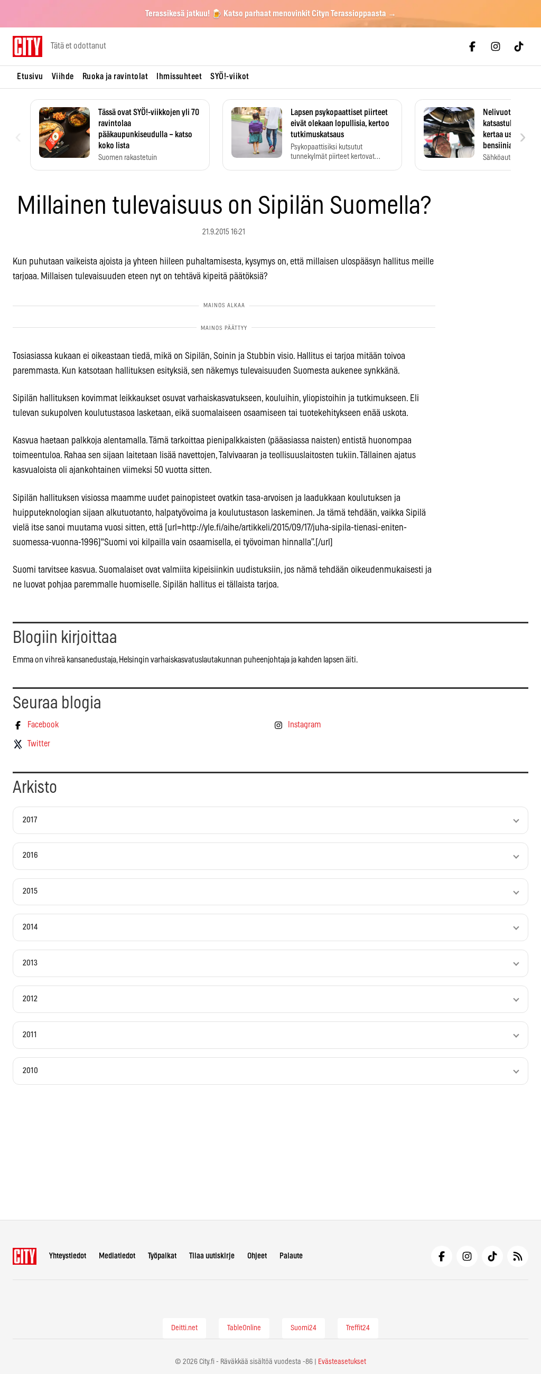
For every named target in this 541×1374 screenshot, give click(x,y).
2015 (30, 891)
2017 (30, 820)
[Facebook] (472, 46)
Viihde (63, 76)
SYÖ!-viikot (229, 76)
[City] (24, 1256)
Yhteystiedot (67, 1256)
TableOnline (244, 1328)
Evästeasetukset (342, 1362)
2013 (30, 963)
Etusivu (30, 76)
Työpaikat (162, 1256)
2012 (30, 999)
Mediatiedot (117, 1256)
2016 (30, 855)
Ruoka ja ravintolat (115, 76)
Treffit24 (358, 1328)
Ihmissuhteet (179, 76)
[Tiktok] (518, 46)
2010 (30, 1071)
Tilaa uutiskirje (212, 1256)
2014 (30, 927)
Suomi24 (303, 1328)
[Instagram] (495, 46)
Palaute (291, 1256)
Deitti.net (184, 1328)
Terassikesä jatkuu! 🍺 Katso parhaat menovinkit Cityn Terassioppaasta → (270, 14)
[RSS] (517, 1256)
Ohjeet (257, 1256)
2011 (30, 1035)
